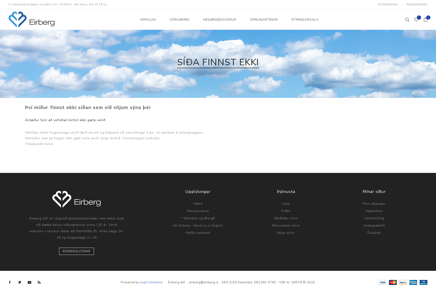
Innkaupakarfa (374, 226)
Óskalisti (374, 233)
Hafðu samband (198, 233)
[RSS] (39, 282)
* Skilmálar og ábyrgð (198, 218)
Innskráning (416, 4)
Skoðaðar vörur (286, 218)
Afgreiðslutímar (76, 251)
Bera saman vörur (286, 226)
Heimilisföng (374, 218)
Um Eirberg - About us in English (198, 226)
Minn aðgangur (374, 204)
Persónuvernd (198, 211)
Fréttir (286, 211)
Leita (286, 204)
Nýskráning (388, 4)
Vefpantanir (374, 211)
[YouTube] (29, 282)
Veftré (198, 204)
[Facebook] (10, 282)
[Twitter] (19, 282)
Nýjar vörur (286, 233)
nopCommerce (151, 282)
